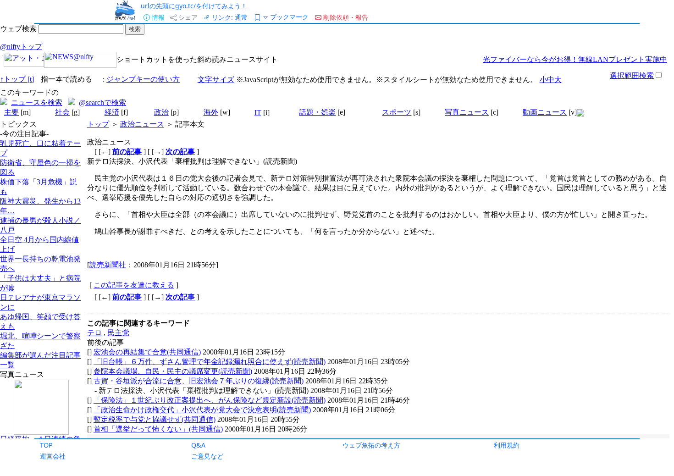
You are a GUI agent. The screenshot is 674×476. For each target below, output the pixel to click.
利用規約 (506, 445)
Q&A (198, 445)
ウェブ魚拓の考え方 (371, 445)
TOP (46, 445)
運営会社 (53, 456)
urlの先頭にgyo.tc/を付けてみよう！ (194, 5)
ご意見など (207, 456)
